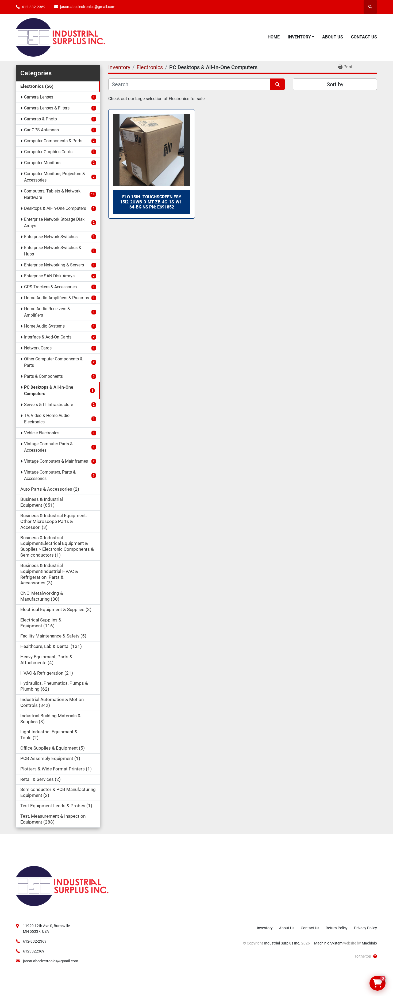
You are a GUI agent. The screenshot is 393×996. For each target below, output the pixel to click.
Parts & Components (43, 376)
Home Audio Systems (44, 326)
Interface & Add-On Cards (47, 337)
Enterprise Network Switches (51, 236)
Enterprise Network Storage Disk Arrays (54, 222)
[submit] (277, 84)
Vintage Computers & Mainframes (56, 461)
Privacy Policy (365, 928)
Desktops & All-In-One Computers (55, 208)
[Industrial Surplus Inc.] (62, 886)
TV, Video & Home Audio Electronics (47, 418)
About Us (332, 37)
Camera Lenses (38, 97)
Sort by (335, 84)
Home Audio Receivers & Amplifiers (47, 312)
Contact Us (364, 37)
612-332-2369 (33, 7)
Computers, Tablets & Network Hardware (52, 194)
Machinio (369, 943)
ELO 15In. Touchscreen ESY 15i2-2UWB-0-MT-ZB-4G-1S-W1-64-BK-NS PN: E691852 (151, 202)
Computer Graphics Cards (48, 151)
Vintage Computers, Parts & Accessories (50, 475)
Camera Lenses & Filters (47, 108)
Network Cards (38, 348)
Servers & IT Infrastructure (48, 404)
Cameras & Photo (40, 118)
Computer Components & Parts (53, 140)
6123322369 (33, 951)
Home (274, 37)
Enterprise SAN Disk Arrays (49, 275)
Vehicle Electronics (41, 432)
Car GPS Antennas (41, 129)
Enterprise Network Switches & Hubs (52, 251)
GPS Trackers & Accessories (50, 286)
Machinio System (328, 943)
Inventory (299, 37)
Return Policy (337, 928)
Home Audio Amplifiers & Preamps (56, 297)
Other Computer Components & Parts (53, 362)
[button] (301, 37)
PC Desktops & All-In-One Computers (48, 390)
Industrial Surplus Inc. (282, 943)
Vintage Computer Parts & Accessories (48, 447)
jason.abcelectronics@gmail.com (87, 7)
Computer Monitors (42, 162)
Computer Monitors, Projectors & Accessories (54, 177)
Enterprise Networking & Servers (54, 264)
